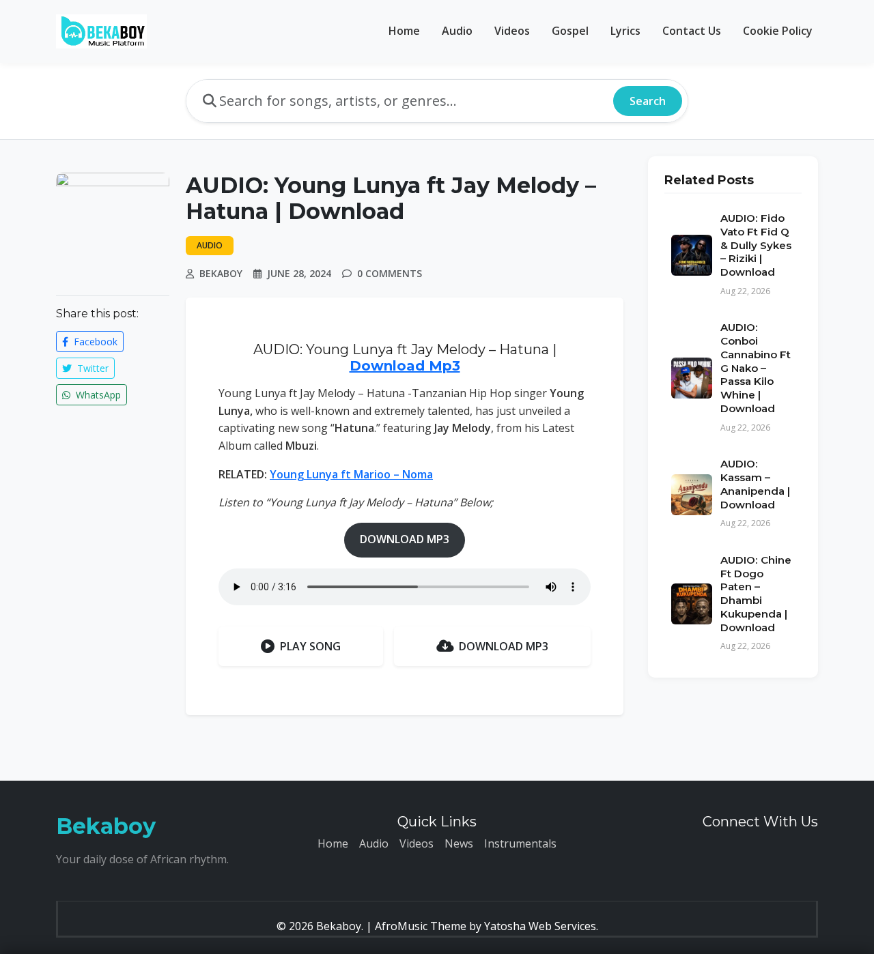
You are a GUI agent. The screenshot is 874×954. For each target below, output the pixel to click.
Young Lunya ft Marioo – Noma (351, 474)
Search (648, 101)
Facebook (94, 341)
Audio (457, 30)
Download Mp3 (405, 366)
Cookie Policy (778, 30)
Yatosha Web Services (540, 926)
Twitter (91, 368)
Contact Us (691, 30)
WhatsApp (97, 394)
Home (404, 30)
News (459, 843)
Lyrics (625, 30)
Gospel (570, 30)
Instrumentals (520, 843)
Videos (512, 30)
